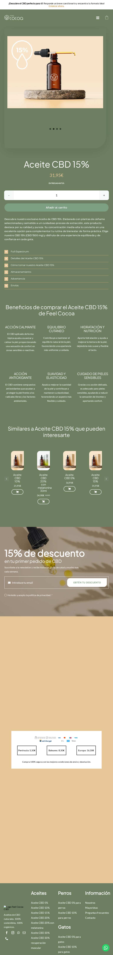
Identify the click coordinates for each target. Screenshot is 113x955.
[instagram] (12, 932)
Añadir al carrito (56, 207)
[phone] (6, 938)
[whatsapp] (18, 932)
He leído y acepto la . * (30, 595)
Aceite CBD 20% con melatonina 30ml (45, 482)
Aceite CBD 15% (95, 478)
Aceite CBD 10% (17, 478)
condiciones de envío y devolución (74, 762)
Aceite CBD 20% (40, 917)
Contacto (90, 917)
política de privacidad (39, 595)
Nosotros (90, 902)
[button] (56, 252)
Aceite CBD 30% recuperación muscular (40, 942)
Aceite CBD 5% (69, 476)
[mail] (24, 932)
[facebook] (6, 932)
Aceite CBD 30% (40, 932)
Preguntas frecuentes (97, 912)
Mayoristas (91, 907)
